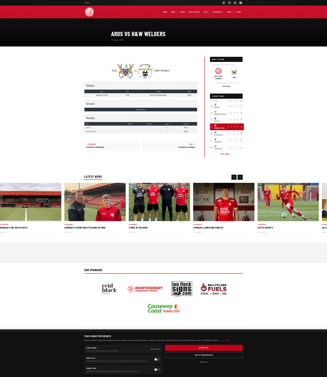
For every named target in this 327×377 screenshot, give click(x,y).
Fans (229, 12)
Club (205, 12)
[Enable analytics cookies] (157, 359)
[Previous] (234, 177)
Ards (87, 128)
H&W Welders (91, 131)
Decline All (204, 362)
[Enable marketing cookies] (157, 369)
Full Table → (226, 154)
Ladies (182, 12)
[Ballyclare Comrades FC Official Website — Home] (89, 12)
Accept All (204, 348)
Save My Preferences (204, 355)
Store (238, 12)
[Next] (240, 177)
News (165, 12)
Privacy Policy (224, 340)
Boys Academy (194, 12)
